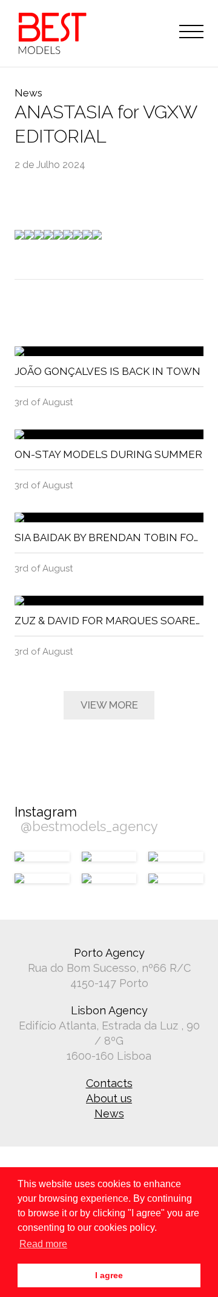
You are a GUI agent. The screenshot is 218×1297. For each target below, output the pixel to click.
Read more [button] (43, 1244)
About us (109, 1098)
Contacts (109, 1083)
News (109, 1113)
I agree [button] (109, 1275)
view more (109, 705)
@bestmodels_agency (89, 826)
